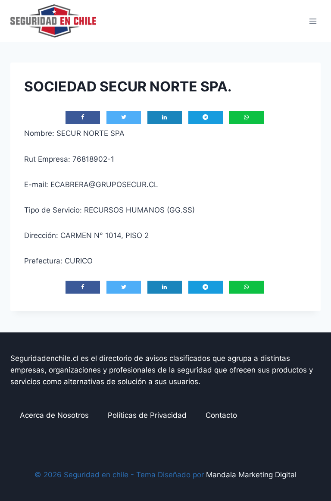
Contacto (221, 415)
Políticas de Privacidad (147, 415)
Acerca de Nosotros (54, 415)
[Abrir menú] (313, 21)
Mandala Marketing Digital (251, 474)
